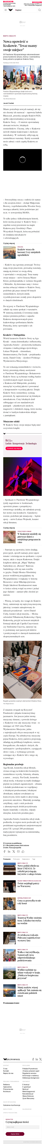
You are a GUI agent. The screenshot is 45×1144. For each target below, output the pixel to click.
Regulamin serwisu (29, 1073)
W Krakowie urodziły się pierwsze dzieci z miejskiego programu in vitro (29, 538)
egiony (18, 10)
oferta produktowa (10, 1113)
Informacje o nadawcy (30, 1076)
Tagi (33, 859)
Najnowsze (26, 859)
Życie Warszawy (28, 1098)
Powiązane (7, 859)
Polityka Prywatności (30, 1069)
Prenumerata (8, 1089)
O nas (5, 1069)
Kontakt (6, 1071)
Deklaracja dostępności (30, 1078)
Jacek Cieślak (8, 103)
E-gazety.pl (26, 1087)
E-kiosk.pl (25, 1085)
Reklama (6, 1085)
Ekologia (20, 247)
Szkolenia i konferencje (11, 1105)
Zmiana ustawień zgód (30, 1071)
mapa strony (7, 1109)
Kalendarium (26, 1109)
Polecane (16, 859)
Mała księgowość (28, 1091)
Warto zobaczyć (9, 36)
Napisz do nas (8, 1073)
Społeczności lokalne (24, 531)
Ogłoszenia (7, 1087)
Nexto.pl (25, 1089)
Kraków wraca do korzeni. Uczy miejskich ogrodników (29, 252)
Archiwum (7, 1091)
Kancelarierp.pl (27, 1094)
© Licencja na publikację (12, 843)
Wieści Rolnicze (28, 1096)
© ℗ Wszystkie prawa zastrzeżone (16, 845)
